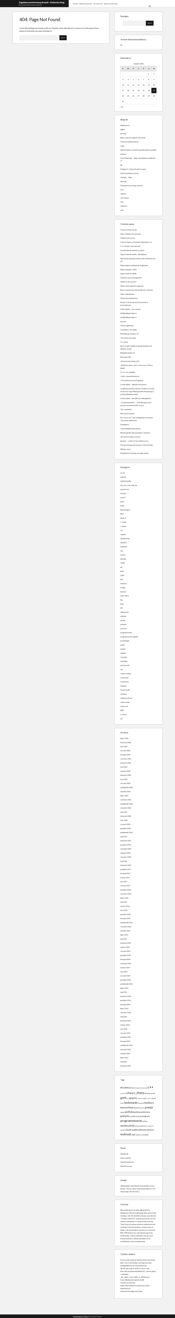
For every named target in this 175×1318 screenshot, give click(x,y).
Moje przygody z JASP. (128, 270)
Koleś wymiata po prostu (129, 173)
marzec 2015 (125, 947)
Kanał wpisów (125, 1158)
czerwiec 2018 (125, 857)
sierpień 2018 (125, 853)
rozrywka (123, 657)
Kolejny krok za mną (127, 238)
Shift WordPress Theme (80, 1316)
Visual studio (125, 690)
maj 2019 (123, 837)
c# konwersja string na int (129, 361)
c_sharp (123, 526)
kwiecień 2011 (125, 1066)
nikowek (123, 181)
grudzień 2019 (125, 828)
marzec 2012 (125, 1025)
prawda (139, 1116)
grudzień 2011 (125, 1037)
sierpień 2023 (125, 791)
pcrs (143, 1108)
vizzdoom (123, 206)
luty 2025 (123, 767)
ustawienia (150, 1126)
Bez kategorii (125, 510)
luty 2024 (123, 779)
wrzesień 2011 (125, 1049)
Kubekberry (124, 425)
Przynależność (97, 4)
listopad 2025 (125, 755)
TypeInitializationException (130, 429)
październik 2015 (126, 923)
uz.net (122, 1130)
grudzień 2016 (125, 890)
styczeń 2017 (125, 886)
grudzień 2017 (125, 869)
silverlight (124, 661)
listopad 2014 (125, 959)
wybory (138, 1135)
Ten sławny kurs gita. (128, 338)
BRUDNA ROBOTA (127, 353)
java (121, 579)
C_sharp (123, 522)
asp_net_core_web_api (128, 485)
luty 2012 (123, 1029)
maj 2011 (123, 1062)
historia (139, 1098)
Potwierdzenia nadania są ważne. (132, 250)
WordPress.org (126, 1166)
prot (122, 190)
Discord (123, 322)
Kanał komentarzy (127, 1162)
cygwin (123, 534)
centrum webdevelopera (129, 142)
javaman (123, 154)
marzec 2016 (125, 906)
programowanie (126, 633)
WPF (122, 710)
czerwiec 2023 (125, 800)
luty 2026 (123, 746)
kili (121, 165)
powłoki (133, 1116)
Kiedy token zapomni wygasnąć (132, 286)
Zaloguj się (124, 1154)
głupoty (133, 1098)
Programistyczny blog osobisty (131, 185)
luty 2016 (123, 910)
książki (122, 588)
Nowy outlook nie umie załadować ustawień (136, 290)
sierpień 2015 (125, 931)
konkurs (149, 1102)
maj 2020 (123, 812)
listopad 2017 (125, 873)
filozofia (123, 559)
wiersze (142, 1129)
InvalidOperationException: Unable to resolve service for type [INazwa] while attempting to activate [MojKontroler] (137, 391)
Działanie (123, 547)
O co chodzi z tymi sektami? (130, 246)
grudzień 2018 (125, 845)
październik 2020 (126, 804)
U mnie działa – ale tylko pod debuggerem (135, 398)
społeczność (125, 665)
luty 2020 (123, 820)
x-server (123, 714)
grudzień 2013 (125, 980)
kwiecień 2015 (125, 943)
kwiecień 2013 (125, 996)
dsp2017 (123, 543)
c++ (121, 530)
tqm (121, 202)
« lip (121, 107)
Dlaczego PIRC (125, 357)
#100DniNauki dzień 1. (128, 317)
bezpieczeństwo (140, 1088)
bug (146, 1088)
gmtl (122, 571)
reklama (123, 653)
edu (121, 551)
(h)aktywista (125, 125)
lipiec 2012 (124, 1008)
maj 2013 (123, 992)
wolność (125, 1134)
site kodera (124, 198)
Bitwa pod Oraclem (127, 414)
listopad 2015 (125, 918)
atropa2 (123, 133)
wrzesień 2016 (125, 894)
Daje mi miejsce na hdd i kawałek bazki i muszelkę (138, 150)
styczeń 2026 (125, 751)
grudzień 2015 (125, 914)
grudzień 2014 (125, 955)
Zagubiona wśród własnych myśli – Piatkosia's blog (41, 2)
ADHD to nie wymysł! (128, 282)
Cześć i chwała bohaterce (129, 376)
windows (123, 694)
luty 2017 (123, 882)
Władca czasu (125, 449)
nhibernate (124, 612)
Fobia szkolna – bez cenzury (130, 309)
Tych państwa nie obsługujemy (131, 380)
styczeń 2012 (125, 1033)
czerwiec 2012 (125, 1012)
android (123, 477)
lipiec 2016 (124, 898)
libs (121, 600)
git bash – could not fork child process (134, 441)
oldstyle (123, 616)
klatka (122, 1103)
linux (122, 604)
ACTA (122, 473)
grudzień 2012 (125, 1000)
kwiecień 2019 (125, 841)
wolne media (125, 702)
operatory (137, 1108)
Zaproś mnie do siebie (111, 4)
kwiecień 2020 (125, 816)
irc (150, 1098)
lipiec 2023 (124, 796)
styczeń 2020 (125, 824)
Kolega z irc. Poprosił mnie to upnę (133, 169)
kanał (154, 1098)
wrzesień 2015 (125, 927)
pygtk (122, 645)
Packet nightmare (127, 326)
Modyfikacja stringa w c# (129, 334)
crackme (122, 1093)
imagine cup (146, 1098)
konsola (124, 1107)
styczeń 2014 (125, 976)
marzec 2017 (125, 878)
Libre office (124, 596)
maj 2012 (123, 1017)
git (121, 567)
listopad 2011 (125, 1041)
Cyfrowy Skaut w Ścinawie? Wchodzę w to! (136, 242)
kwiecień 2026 (125, 742)
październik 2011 (126, 1045)
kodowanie (131, 1102)
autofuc (123, 493)
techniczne (124, 678)
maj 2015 (123, 939)
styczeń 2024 (125, 783)
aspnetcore (124, 489)
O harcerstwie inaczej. (128, 230)
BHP (122, 514)
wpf (133, 1134)
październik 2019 (126, 832)
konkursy (123, 583)
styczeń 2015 (125, 951)
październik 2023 (126, 787)
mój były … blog (126, 177)
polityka (123, 624)
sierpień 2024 (125, 771)
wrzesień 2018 (125, 849)
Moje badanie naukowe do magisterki (134, 265)
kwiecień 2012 (125, 1021)
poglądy (122, 1112)
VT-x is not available (127, 372)
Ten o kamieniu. (126, 409)
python (123, 649)
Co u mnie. (124, 342)
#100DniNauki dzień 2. (128, 313)
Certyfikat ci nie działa (128, 330)
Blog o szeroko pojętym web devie (132, 138)
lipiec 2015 (124, 935)
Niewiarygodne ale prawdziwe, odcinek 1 (135, 433)
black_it (123, 518)
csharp (130, 1092)
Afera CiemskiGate (127, 294)
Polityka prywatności (85, 4)
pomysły (123, 628)
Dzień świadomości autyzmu (130, 234)
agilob (122, 129)
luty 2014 (123, 972)
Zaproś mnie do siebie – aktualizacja (133, 254)
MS (121, 608)
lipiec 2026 (124, 738)
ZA (121, 719)
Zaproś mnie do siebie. (128, 274)
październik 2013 (126, 984)
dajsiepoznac (125, 538)
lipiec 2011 (124, 1058)
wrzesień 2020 (125, 808)
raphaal (123, 194)
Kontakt (75, 4)
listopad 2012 (125, 1004)
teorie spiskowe (140, 1126)
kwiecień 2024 (125, 775)
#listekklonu (125, 1088)
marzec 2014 (125, 968)
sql (121, 669)
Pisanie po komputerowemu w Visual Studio (136, 445)
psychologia (124, 641)
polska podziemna (142, 1112)
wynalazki (144, 1135)
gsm (128, 1098)
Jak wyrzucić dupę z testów (130, 437)
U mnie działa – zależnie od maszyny (133, 384)
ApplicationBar (125, 481)
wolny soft (124, 706)
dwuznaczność (150, 1093)
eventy (123, 555)
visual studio (131, 1129)
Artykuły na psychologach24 (131, 278)
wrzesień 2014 (125, 963)
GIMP (122, 563)
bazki (122, 506)
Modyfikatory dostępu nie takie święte (134, 453)
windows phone (126, 698)
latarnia (123, 592)
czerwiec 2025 (125, 759)
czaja (122, 146)
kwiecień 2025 (125, 763)
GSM (122, 575)
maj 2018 (123, 861)
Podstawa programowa (129, 298)
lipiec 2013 (124, 988)
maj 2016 (123, 902)
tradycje (123, 686)
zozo (122, 210)
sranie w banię (125, 673)
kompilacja (141, 1103)
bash (122, 502)
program (146, 1116)
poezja (122, 620)
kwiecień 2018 (125, 865)
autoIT (123, 497)
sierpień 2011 (125, 1053)
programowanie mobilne (129, 637)
